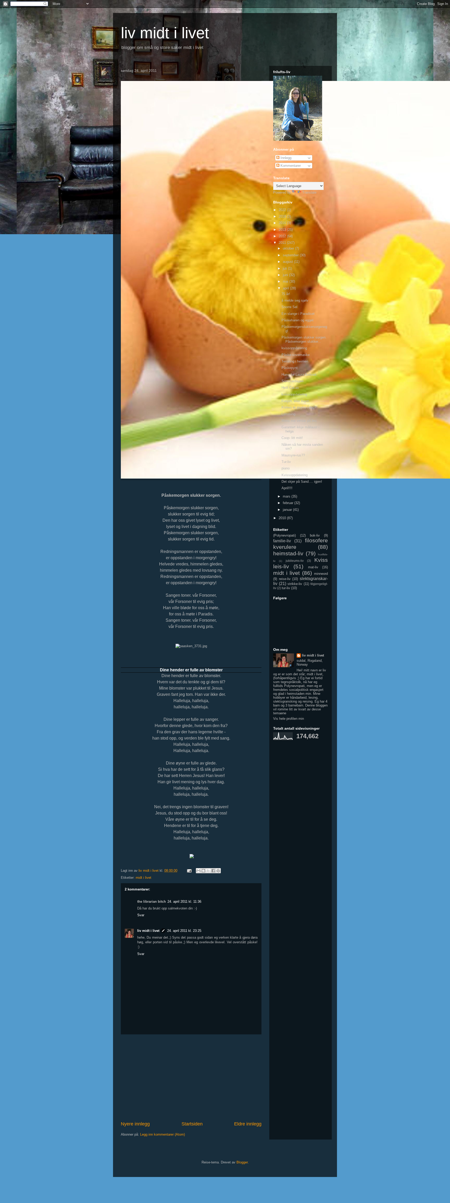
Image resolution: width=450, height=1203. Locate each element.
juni (286, 275)
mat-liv (313, 567)
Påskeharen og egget (298, 320)
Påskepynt (290, 368)
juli (285, 268)
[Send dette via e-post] (198, 870)
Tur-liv (286, 462)
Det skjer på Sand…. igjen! (302, 481)
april (286, 288)
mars (287, 496)
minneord (321, 574)
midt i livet (143, 878)
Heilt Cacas (290, 388)
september (291, 255)
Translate (309, 192)
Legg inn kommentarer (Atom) (162, 1134)
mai (286, 281)
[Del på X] (208, 870)
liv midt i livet (165, 33)
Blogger (242, 1162)
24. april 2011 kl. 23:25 (184, 931)
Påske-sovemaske (296, 355)
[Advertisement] (191, 1077)
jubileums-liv (295, 560)
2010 (283, 518)
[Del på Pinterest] (218, 870)
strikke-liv (295, 584)
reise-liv (285, 579)
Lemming (288, 414)
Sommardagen (292, 381)
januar (288, 510)
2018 (283, 216)
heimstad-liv (288, 553)
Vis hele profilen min (288, 719)
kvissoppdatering (294, 348)
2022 (283, 210)
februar (288, 503)
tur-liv (286, 588)
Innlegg (285, 158)
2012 (283, 236)
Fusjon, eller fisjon (295, 401)
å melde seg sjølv (295, 300)
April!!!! (287, 488)
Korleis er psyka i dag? (299, 407)
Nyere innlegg (135, 1123)
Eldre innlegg (247, 1123)
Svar (140, 915)
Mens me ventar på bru (299, 421)
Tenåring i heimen (295, 361)
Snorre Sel (289, 307)
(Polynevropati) (284, 535)
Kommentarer (290, 166)
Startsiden (192, 1123)
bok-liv (315, 535)
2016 (283, 223)
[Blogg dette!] (203, 870)
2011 (283, 243)
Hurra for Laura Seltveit (299, 375)
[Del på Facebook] (213, 870)
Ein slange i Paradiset (298, 314)
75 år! (286, 294)
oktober (289, 248)
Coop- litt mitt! (292, 438)
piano (286, 468)
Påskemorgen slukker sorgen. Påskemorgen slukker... (304, 339)
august (288, 262)
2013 (283, 230)
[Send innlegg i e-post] (189, 871)
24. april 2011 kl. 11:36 (184, 901)
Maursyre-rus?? (293, 455)
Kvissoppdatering (295, 475)
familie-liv (282, 541)
